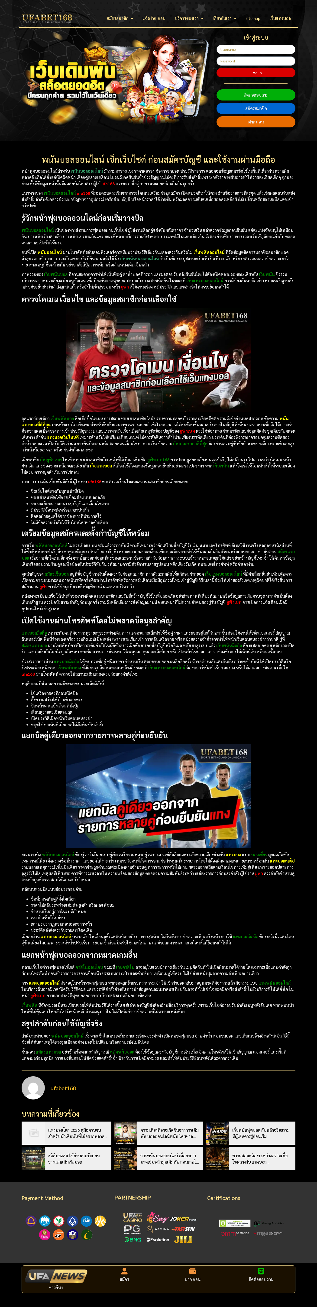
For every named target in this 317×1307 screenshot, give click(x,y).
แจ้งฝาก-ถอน (153, 18)
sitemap (253, 18)
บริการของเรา (187, 18)
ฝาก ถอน (256, 121)
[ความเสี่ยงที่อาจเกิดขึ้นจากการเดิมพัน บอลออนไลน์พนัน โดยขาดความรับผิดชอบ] (125, 1133)
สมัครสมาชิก (117, 18)
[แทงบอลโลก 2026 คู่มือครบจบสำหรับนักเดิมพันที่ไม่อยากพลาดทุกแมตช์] (33, 1133)
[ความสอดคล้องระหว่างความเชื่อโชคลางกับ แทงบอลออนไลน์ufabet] (217, 1158)
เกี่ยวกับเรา (222, 18)
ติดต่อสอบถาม (256, 94)
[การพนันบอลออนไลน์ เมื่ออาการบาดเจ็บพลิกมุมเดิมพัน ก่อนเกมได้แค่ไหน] (125, 1158)
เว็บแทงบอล (280, 18)
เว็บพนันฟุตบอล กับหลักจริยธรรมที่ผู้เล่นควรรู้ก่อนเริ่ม (261, 1133)
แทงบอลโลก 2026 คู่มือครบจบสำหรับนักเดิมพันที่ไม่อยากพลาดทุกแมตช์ (76, 1133)
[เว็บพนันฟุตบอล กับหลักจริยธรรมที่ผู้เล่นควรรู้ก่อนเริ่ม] (217, 1133)
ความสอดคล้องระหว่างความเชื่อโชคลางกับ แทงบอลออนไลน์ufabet (260, 1159)
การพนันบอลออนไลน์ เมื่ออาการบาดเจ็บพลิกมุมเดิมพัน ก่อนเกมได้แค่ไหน (169, 1159)
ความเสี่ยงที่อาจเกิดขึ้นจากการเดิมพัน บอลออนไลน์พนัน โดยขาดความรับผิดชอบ (169, 1133)
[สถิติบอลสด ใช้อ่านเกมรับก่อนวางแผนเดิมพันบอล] (33, 1158)
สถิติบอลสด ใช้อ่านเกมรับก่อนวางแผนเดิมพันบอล (74, 1158)
